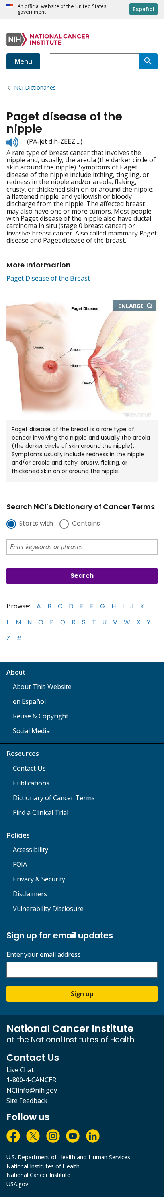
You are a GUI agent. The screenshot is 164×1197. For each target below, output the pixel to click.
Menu (23, 61)
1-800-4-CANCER (31, 1079)
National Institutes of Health (43, 1166)
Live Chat (20, 1070)
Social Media (31, 730)
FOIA (20, 864)
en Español (29, 701)
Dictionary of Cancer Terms (54, 797)
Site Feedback (26, 1100)
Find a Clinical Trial (40, 812)
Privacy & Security (39, 879)
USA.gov (17, 1184)
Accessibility (30, 849)
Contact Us (29, 768)
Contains (86, 524)
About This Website (42, 686)
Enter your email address (43, 954)
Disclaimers (30, 893)
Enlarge (137, 306)
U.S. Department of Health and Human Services (68, 1157)
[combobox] (94, 61)
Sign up (82, 993)
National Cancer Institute (38, 1175)
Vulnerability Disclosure (48, 908)
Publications (31, 783)
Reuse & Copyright (40, 716)
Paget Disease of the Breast (48, 278)
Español (143, 9)
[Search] (148, 61)
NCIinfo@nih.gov (31, 1090)
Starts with (36, 524)
